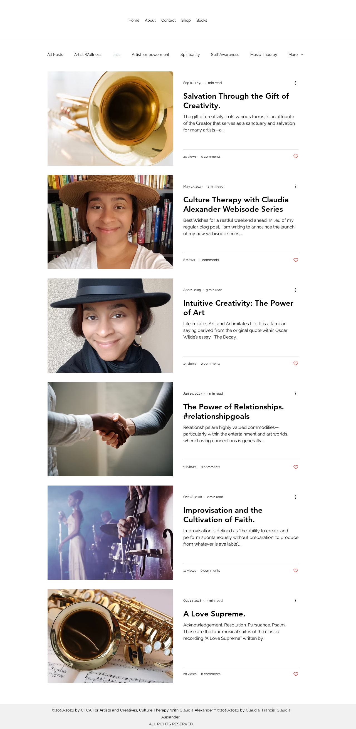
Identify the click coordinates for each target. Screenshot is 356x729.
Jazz (117, 54)
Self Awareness (225, 54)
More (293, 54)
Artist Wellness (88, 54)
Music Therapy (263, 54)
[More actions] (297, 82)
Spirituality (190, 54)
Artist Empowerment (150, 54)
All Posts (55, 54)
